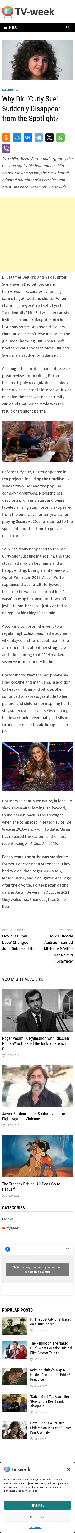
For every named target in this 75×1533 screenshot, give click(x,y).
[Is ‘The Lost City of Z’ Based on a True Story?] (14, 1320)
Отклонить (37, 1517)
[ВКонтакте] (28, 137)
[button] (69, 1469)
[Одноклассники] (6, 137)
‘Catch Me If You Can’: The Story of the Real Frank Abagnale (49, 1401)
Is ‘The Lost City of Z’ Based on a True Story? (50, 1321)
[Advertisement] (37, 234)
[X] (49, 137)
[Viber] (6, 148)
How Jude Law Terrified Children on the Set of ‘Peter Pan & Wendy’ (50, 1428)
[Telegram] (39, 137)
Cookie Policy (35, 1527)
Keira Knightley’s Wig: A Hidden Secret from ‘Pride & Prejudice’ (50, 1375)
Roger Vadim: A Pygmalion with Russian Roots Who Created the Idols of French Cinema (35, 1043)
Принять (37, 1505)
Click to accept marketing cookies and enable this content (37, 1269)
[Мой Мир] (17, 137)
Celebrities (10, 90)
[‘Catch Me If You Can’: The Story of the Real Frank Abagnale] (14, 1397)
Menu (13, 27)
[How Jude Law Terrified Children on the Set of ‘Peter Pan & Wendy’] (14, 1424)
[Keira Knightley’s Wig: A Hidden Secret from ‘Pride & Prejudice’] (14, 1370)
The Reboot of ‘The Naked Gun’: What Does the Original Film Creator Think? (51, 1348)
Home (7, 1218)
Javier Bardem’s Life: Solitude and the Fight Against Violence (33, 1116)
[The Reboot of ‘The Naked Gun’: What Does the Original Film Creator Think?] (14, 1344)
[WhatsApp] (60, 137)
